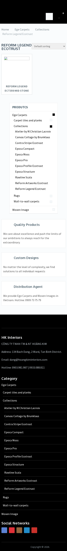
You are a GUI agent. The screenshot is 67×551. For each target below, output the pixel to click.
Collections (21, 126)
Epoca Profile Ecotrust (29, 166)
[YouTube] (34, 530)
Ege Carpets (19, 115)
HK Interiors (33, 6)
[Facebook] (4, 530)
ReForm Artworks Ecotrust (31, 183)
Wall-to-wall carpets (26, 201)
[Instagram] (19, 530)
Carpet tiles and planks (28, 120)
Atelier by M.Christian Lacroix (33, 131)
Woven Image (20, 210)
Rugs (17, 195)
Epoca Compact (24, 148)
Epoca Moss (22, 154)
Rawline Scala (23, 177)
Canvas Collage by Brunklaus (32, 137)
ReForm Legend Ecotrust (30, 189)
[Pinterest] (12, 530)
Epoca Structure (25, 171)
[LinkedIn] (27, 530)
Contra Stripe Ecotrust (29, 143)
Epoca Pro (21, 160)
